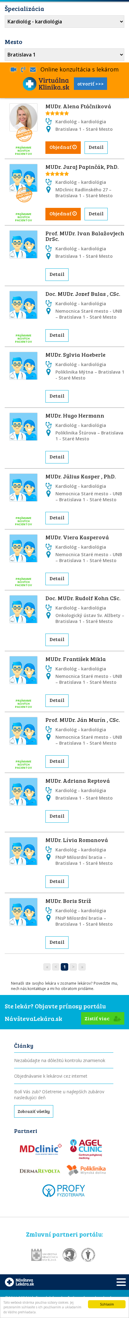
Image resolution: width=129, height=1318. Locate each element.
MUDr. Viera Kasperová (77, 537)
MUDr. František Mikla (75, 659)
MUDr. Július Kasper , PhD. (80, 476)
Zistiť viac (98, 1018)
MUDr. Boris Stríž (68, 900)
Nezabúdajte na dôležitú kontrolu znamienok (59, 1060)
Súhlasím (107, 1304)
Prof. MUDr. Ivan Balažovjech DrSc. (84, 236)
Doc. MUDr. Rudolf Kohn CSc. (83, 598)
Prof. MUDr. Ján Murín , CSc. (82, 719)
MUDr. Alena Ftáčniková (78, 106)
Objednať (60, 147)
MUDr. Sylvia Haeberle (75, 354)
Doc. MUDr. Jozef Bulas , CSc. (82, 293)
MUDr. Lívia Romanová (76, 840)
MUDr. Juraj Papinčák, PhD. (82, 166)
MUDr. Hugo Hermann (74, 415)
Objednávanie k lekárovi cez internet (50, 1076)
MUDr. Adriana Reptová (77, 780)
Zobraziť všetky (34, 1111)
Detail (96, 147)
